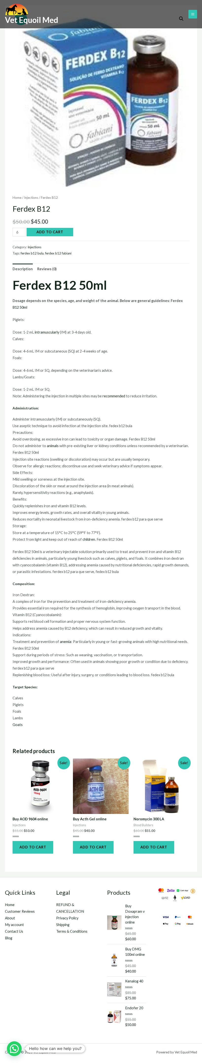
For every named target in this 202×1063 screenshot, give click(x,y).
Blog (8, 938)
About (10, 918)
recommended (114, 396)
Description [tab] (23, 269)
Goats (18, 725)
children (89, 539)
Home (17, 198)
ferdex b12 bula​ (32, 253)
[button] (14, 1048)
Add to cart (49, 232)
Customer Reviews (20, 911)
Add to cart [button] (32, 847)
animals (53, 446)
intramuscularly (47, 332)
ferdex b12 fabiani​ (58, 253)
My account (14, 925)
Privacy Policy (67, 918)
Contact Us (14, 931)
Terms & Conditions (71, 931)
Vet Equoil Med (31, 20)
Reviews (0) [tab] (47, 269)
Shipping (62, 925)
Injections (31, 198)
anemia (65, 642)
